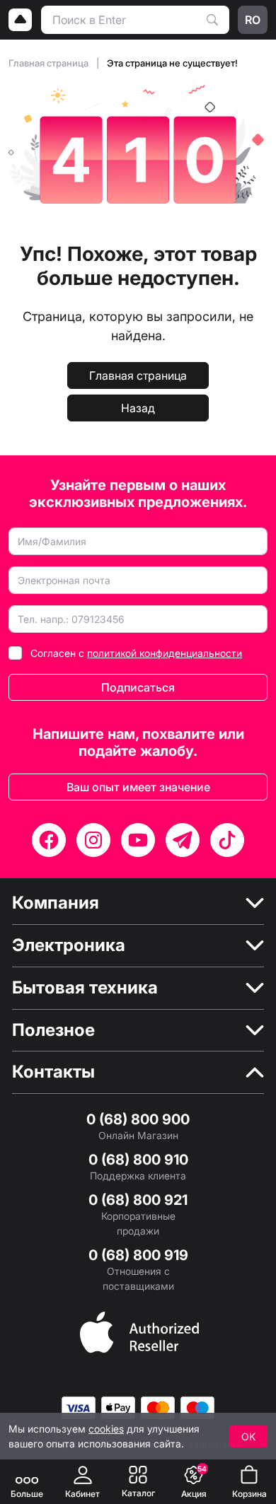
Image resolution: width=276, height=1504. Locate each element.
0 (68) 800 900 (138, 1119)
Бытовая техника (85, 988)
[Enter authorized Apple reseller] (139, 1331)
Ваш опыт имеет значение (138, 787)
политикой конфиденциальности (164, 653)
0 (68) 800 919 (138, 1255)
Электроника (68, 945)
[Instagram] (93, 840)
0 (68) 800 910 (138, 1159)
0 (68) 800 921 (138, 1199)
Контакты (53, 1072)
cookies (106, 1429)
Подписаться (138, 687)
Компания (55, 903)
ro (252, 20)
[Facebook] (49, 840)
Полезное (53, 1030)
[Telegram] (183, 840)
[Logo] (20, 19)
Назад (138, 408)
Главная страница (49, 63)
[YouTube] (138, 840)
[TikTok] (227, 840)
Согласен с (136, 653)
